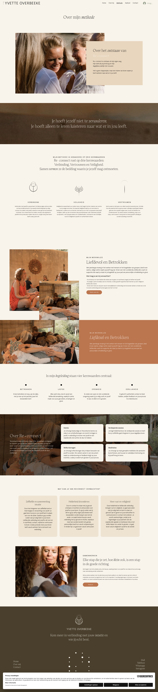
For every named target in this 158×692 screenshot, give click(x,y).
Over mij (17, 664)
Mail (143, 659)
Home (16, 661)
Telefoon (141, 662)
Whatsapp (140, 665)
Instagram (140, 668)
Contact (17, 667)
